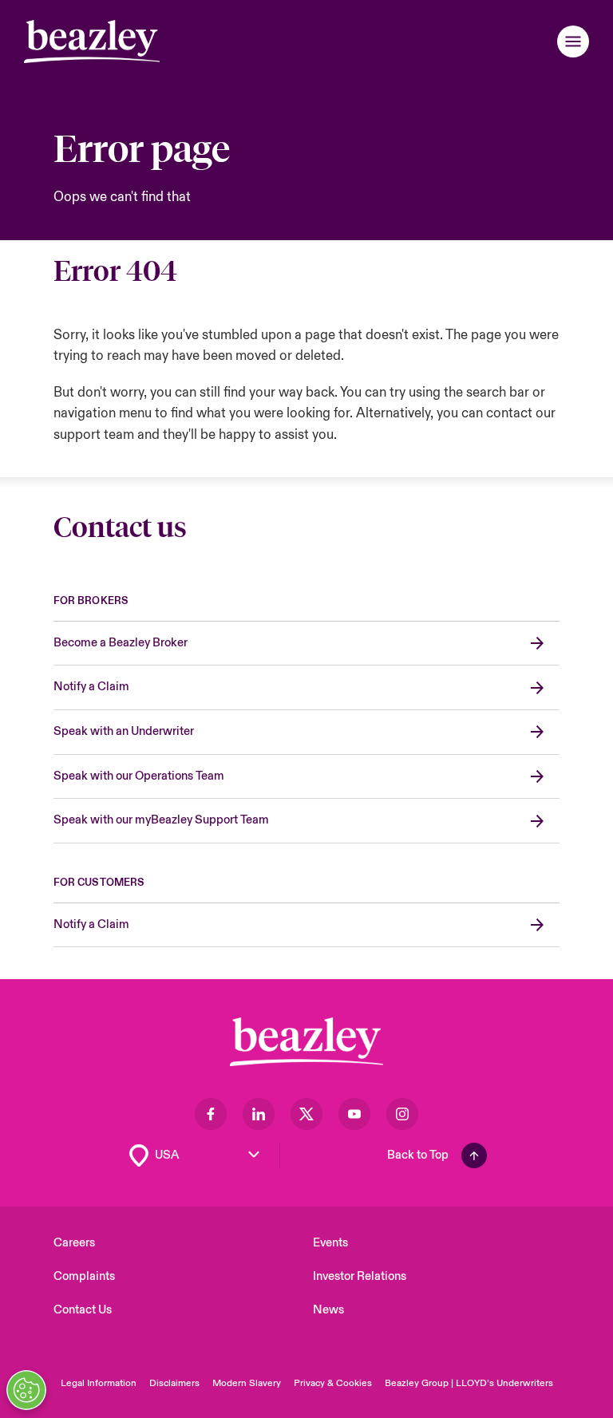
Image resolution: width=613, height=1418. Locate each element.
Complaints (84, 1276)
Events (330, 1242)
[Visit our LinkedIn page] (259, 1114)
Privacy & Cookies (333, 1383)
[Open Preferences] (26, 1390)
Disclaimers (174, 1383)
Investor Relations (359, 1276)
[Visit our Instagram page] (402, 1114)
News (328, 1309)
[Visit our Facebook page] (211, 1114)
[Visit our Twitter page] (306, 1114)
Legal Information (98, 1383)
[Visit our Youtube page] (354, 1114)
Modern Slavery (246, 1383)
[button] (573, 41)
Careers (74, 1242)
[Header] (92, 41)
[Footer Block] (306, 1041)
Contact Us (82, 1309)
